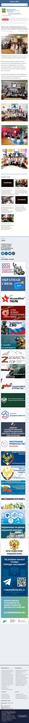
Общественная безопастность (8, 674)
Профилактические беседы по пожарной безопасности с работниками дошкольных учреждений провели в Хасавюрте (7, 209)
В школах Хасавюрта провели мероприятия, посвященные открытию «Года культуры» (20, 209)
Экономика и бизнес (6, 685)
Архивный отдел (5, 688)
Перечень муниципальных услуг (22, 677)
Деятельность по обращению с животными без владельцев (13, 689)
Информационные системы (21, 695)
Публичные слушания (20, 685)
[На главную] (11, 10)
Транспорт (4, 686)
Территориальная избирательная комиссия (10, 670)
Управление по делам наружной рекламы (10, 684)
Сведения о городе (6, 697)
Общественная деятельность (7, 671)
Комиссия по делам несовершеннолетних (10, 681)
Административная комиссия (7, 677)
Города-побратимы (6, 698)
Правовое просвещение (20, 684)
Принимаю (22, 716)
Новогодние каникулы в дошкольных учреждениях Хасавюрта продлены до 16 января (21, 192)
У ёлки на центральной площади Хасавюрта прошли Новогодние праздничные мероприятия (7, 192)
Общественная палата (6, 673)
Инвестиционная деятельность (8, 675)
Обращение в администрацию (22, 670)
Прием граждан (19, 673)
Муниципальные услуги (20, 675)
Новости (26, 31)
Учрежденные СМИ (19, 694)
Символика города (5, 695)
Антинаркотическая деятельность (8, 678)
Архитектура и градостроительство (9, 682)
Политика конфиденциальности (22, 698)
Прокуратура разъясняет (20, 680)
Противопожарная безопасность (22, 697)
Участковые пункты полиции (21, 681)
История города (5, 694)
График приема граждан (20, 671)
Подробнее (4, 721)
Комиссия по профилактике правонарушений (11, 680)
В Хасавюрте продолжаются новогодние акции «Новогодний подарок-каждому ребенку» (7, 227)
